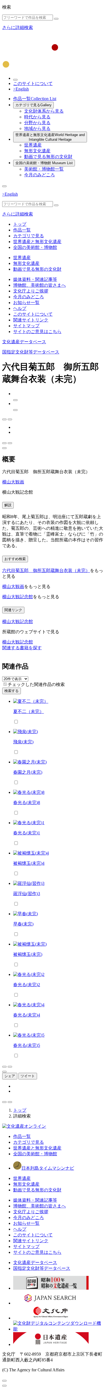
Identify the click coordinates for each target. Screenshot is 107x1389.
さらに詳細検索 (17, 27)
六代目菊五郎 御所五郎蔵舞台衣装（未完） (46, 570)
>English (21, 89)
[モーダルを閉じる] (4, 1381)
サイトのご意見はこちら (37, 331)
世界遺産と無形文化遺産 (50, 137)
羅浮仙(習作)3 (26, 893)
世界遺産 (33, 145)
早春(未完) (23, 924)
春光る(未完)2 (26, 984)
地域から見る (37, 128)
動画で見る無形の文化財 (48, 156)
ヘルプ (19, 308)
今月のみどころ (39, 174)
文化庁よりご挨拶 (30, 291)
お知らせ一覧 (26, 302)
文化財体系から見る (44, 111)
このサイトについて (33, 83)
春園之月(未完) (27, 772)
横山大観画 (13, 482)
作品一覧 (34, 98)
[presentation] (5, 684)
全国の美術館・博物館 (44, 163)
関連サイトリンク (30, 320)
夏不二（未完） (28, 711)
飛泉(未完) (23, 741)
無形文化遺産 (37, 150)
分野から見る (37, 122)
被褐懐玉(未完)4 (28, 863)
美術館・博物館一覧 (44, 169)
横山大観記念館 (17, 596)
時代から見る (37, 117)
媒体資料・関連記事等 (35, 279)
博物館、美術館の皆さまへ (39, 285)
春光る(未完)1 (26, 833)
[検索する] (56, 19)
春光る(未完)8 (26, 802)
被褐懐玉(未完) (27, 954)
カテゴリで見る (33, 105)
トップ (19, 224)
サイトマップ (26, 325)
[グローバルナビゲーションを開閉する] (4, 186)
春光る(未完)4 (26, 1015)
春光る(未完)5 (26, 1045)
